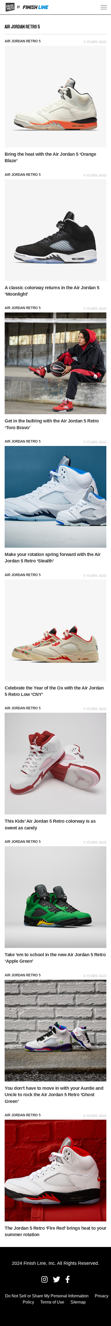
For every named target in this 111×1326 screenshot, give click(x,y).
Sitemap (78, 1302)
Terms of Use (52, 1302)
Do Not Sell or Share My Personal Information (47, 1296)
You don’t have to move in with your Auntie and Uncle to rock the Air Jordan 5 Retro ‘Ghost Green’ (54, 1095)
